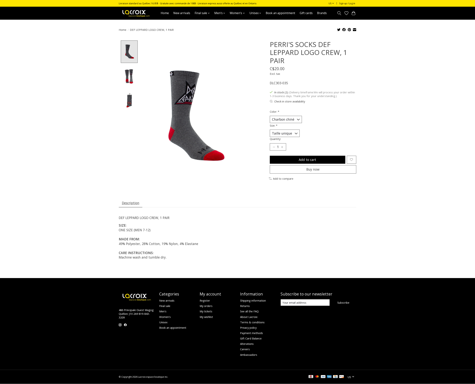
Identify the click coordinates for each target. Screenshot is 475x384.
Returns (245, 306)
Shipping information (253, 300)
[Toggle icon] (339, 13)
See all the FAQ (249, 311)
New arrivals (181, 13)
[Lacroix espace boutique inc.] (136, 13)
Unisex (163, 322)
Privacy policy (248, 327)
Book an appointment (280, 13)
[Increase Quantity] (282, 147)
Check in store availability (289, 101)
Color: (274, 111)
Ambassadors (248, 355)
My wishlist (206, 317)
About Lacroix (249, 317)
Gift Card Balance (251, 338)
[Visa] (323, 377)
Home (165, 13)
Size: (273, 125)
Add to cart (307, 159)
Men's (162, 311)
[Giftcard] (311, 377)
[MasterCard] (317, 377)
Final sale (164, 306)
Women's (165, 317)
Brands (322, 13)
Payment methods (251, 333)
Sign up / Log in (347, 3)
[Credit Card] (335, 377)
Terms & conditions (252, 322)
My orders (206, 306)
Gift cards (306, 13)
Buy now (313, 169)
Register (205, 300)
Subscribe (343, 302)
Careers (245, 349)
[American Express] (329, 377)
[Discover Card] (341, 377)
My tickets (206, 311)
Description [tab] (130, 203)
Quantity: (275, 139)
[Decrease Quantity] (273, 147)
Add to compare (283, 178)
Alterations (247, 344)
